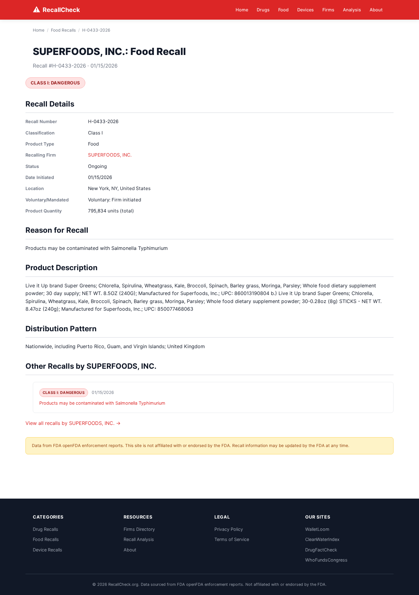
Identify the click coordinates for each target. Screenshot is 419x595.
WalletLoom (317, 529)
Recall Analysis (139, 539)
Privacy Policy (228, 529)
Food (283, 9)
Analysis (352, 9)
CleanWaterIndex (322, 539)
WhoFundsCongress (326, 559)
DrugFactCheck (321, 549)
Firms (328, 9)
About (376, 9)
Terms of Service (231, 539)
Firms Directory (139, 529)
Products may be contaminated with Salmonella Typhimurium (102, 403)
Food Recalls (63, 30)
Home (242, 9)
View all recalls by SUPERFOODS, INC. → (73, 423)
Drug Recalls (45, 529)
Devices (305, 9)
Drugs (263, 9)
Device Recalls (47, 549)
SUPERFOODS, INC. (110, 155)
